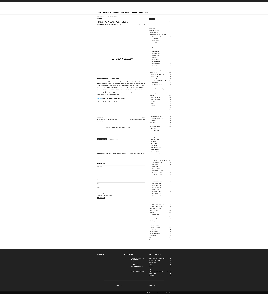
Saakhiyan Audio (155, 214)
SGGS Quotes (154, 78)
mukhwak (153, 101)
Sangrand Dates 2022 (157, 191)
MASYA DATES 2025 (155, 143)
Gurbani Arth (125, 12)
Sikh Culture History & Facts (157, 118)
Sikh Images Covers (153, 231)
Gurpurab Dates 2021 (157, 162)
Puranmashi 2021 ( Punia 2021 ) (159, 170)
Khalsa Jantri (155, 164)
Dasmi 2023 (153, 128)
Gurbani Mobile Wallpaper (155, 70)
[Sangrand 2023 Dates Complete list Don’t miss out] (104, 147)
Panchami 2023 (154, 145)
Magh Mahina (155, 51)
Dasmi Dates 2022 (156, 179)
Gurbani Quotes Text (156, 76)
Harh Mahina (155, 45)
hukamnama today (155, 99)
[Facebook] (98, 27)
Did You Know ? (154, 114)
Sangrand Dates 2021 (157, 172)
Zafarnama (153, 120)
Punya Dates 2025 (155, 149)
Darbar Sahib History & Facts (157, 112)
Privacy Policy (122, 0)
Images (141, 12)
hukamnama (152, 95)
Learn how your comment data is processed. (125, 201)
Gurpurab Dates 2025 (156, 135)
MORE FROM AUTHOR (113, 139)
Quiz (112, 0)
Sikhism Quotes (154, 82)
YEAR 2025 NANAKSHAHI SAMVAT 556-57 (160, 202)
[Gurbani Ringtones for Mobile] (126, 273)
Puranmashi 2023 (155, 151)
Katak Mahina (155, 49)
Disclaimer (104, 0)
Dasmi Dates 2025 (155, 130)
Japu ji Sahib (152, 122)
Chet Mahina (155, 42)
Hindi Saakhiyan (153, 93)
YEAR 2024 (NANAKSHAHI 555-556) (159, 200)
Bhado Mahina (155, 40)
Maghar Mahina (156, 53)
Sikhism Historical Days (157, 174)
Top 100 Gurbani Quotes (156, 84)
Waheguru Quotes (153, 242)
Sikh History (152, 221)
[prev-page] (97, 158)
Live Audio (151, 124)
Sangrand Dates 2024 (156, 154)
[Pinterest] (104, 27)
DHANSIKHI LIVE (153, 65)
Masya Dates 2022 (156, 185)
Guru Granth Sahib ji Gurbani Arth (157, 91)
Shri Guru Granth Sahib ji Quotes (158, 80)
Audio (146, 12)
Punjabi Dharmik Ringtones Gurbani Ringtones (107, 24)
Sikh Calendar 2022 (156, 193)
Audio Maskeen (153, 26)
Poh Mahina (155, 57)
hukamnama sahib (155, 97)
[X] (101, 27)
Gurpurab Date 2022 (157, 181)
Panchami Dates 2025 (156, 147)
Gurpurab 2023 (154, 133)
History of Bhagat (155, 225)
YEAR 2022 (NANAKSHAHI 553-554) (159, 177)
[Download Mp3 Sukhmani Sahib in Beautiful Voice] (126, 259)
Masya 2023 (153, 141)
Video (150, 237)
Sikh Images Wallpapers (155, 233)
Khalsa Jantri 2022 (156, 183)
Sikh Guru (153, 229)
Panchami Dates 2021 (157, 168)
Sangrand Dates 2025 (156, 156)
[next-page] (100, 158)
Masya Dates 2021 (156, 166)
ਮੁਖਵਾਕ (152, 103)
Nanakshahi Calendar (154, 126)
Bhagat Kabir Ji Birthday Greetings (137, 119)
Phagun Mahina (156, 55)
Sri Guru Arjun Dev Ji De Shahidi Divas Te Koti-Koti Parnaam (107, 120)
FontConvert (117, 0)
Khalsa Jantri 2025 (155, 139)
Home (99, 12)
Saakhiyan (116, 12)
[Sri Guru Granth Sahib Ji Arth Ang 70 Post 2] (137, 147)
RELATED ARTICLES (102, 139)
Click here (99, 98)
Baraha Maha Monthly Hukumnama (157, 34)
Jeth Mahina (155, 47)
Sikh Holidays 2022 (156, 195)
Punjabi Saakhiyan (153, 210)
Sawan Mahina (155, 59)
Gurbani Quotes (107, 12)
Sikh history (134, 12)
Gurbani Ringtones (153, 86)
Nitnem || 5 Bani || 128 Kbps (156, 204)
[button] (169, 12)
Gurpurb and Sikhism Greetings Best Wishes (159, 89)
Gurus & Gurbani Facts (156, 116)
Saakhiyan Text (154, 216)
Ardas (150, 21)
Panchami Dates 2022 (157, 187)
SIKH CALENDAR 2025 (156, 158)
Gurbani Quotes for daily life (157, 74)
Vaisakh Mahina (156, 61)
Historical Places (155, 223)
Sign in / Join (99, 0)
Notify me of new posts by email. (105, 195)
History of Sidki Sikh (155, 227)
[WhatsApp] (107, 27)
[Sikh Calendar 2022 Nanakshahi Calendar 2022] (121, 147)
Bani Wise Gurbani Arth (155, 32)
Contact (108, 0)
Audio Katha (152, 24)
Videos (151, 239)
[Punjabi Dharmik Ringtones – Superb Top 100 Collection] (126, 266)
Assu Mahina (155, 38)
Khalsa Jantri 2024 (155, 137)
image (150, 107)
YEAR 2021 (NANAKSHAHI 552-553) (159, 160)
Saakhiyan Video (155, 218)
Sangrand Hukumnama (156, 36)
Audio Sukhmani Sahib (154, 30)
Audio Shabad (152, 28)
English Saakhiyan (153, 68)
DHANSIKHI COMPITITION (155, 63)
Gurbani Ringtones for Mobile (137, 271)
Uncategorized (103, 16)
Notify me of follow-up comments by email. (107, 193)
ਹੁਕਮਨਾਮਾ (153, 105)
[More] (111, 27)
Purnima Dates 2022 (157, 189)
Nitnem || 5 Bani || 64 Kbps (156, 206)
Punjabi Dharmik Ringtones (155, 208)
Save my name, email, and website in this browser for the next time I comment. (116, 191)
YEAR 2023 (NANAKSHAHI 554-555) (159, 198)
